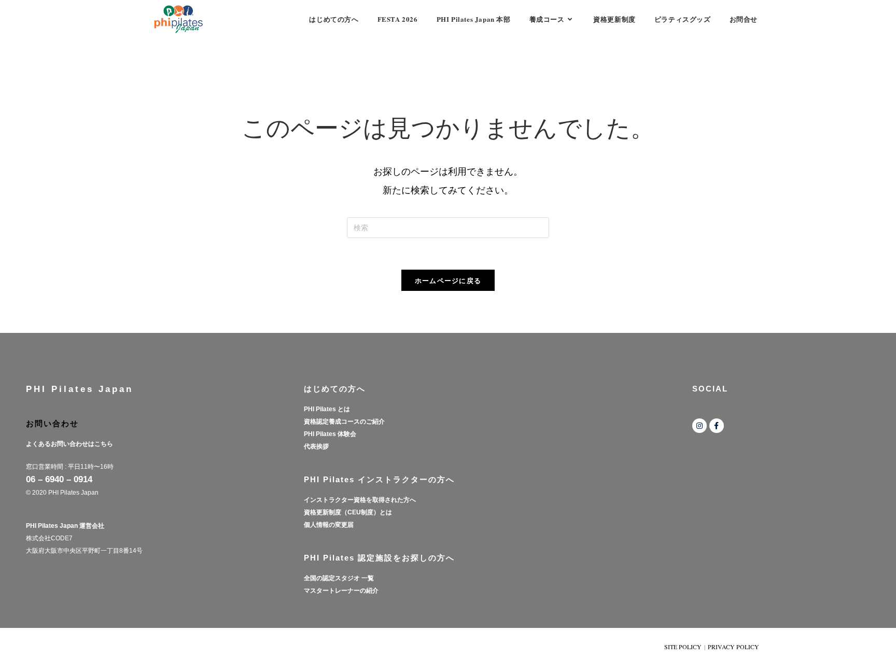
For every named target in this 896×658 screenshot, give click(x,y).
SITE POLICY (683, 646)
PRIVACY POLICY (733, 646)
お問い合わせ (52, 423)
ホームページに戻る (448, 280)
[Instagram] (699, 425)
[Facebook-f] (716, 425)
